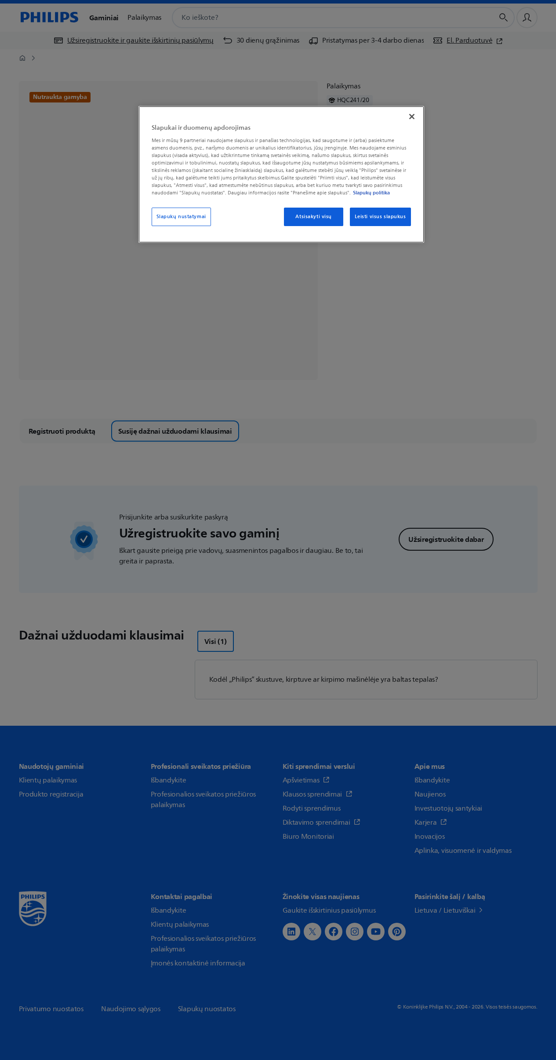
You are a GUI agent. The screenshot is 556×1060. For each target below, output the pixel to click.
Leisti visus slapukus (380, 216)
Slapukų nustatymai (181, 216)
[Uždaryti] (412, 116)
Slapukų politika (371, 192)
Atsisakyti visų (313, 216)
